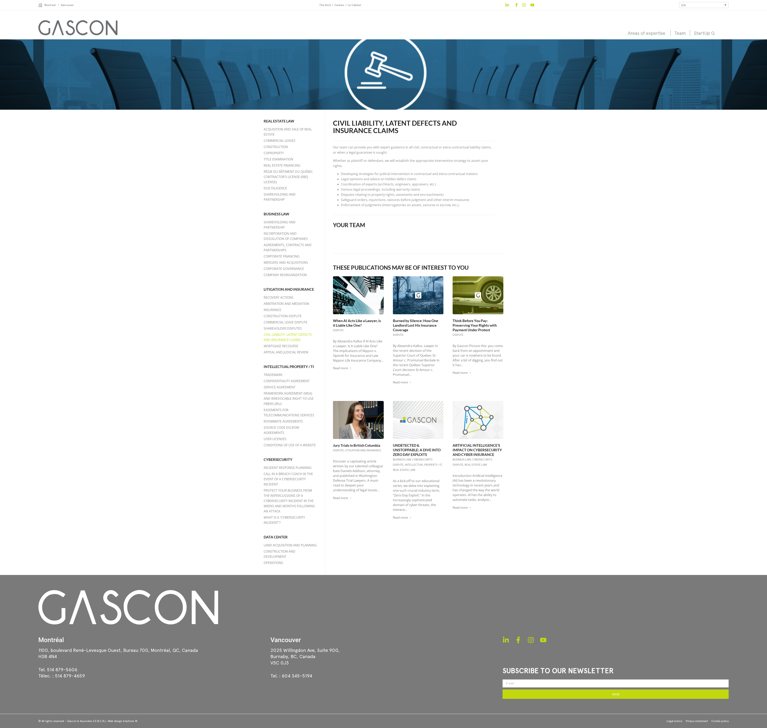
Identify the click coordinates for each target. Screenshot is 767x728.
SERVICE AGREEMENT (279, 387)
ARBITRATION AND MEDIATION (286, 303)
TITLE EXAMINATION (278, 159)
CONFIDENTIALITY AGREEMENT (287, 381)
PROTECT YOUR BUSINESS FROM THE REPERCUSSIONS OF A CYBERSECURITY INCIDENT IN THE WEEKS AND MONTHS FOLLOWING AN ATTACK (289, 500)
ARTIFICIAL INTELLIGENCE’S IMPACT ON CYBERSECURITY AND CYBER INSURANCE (477, 450)
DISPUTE (338, 330)
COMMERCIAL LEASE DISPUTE (285, 322)
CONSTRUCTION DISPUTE (283, 316)
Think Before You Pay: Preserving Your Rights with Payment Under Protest (475, 325)
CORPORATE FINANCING (282, 256)
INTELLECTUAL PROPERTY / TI (289, 366)
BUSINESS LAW (276, 214)
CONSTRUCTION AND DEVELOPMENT (279, 554)
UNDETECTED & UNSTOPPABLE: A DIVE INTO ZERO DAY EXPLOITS (417, 450)
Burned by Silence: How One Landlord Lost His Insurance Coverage (415, 325)
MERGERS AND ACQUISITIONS (286, 262)
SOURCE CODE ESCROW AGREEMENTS (281, 430)
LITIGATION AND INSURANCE (289, 289)
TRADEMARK (273, 375)
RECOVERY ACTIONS (278, 297)
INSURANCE (272, 310)
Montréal (51, 640)
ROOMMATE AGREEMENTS (283, 421)
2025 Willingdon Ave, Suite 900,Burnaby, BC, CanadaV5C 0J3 (305, 656)
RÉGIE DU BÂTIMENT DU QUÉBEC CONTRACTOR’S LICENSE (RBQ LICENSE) (288, 176)
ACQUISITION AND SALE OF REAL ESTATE (288, 132)
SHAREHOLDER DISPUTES (283, 328)
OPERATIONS (273, 563)
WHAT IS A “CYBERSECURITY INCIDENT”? (284, 520)
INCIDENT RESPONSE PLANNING (288, 467)
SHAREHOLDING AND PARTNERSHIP (280, 197)
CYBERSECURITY (278, 459)
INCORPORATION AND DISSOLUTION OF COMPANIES (286, 236)
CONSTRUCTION (276, 147)
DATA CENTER (276, 537)
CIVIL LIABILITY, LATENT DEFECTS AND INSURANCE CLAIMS (288, 337)
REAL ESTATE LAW (279, 121)
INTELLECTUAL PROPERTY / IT (423, 464)
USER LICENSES (275, 439)
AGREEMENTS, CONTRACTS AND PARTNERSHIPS (288, 247)
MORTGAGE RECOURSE (281, 346)
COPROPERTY (274, 153)
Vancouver (285, 640)
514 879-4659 (70, 676)
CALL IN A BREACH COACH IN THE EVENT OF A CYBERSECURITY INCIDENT (288, 479)
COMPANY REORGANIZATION (285, 275)
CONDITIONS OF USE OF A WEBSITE (290, 445)
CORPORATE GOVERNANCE (284, 269)
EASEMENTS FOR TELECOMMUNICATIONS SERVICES (289, 412)
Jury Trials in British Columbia (356, 445)
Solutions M (130, 721)
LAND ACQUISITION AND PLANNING (290, 545)
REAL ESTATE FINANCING (282, 165)
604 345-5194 (297, 676)
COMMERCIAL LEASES (279, 140)
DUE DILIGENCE (275, 188)
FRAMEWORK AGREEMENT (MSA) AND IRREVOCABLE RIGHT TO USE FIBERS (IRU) (289, 398)
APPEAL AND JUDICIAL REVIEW (286, 352)
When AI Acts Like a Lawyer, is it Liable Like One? (357, 322)
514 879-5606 (62, 669)
